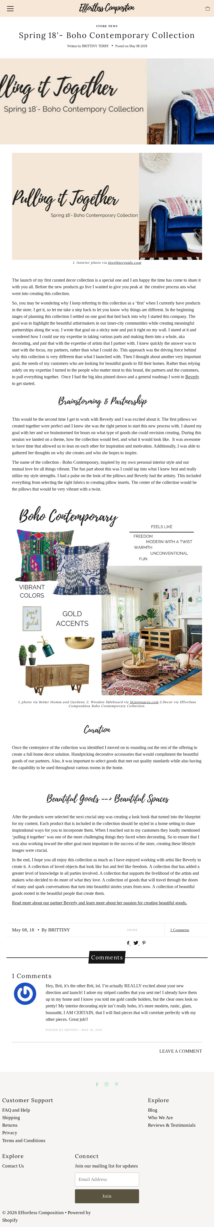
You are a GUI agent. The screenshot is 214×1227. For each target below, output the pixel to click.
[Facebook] (97, 1084)
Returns (10, 1125)
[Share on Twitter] (136, 943)
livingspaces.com (144, 702)
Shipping (11, 1117)
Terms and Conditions (23, 1140)
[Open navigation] (10, 8)
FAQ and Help (16, 1110)
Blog (152, 1110)
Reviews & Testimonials (172, 1125)
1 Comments (179, 930)
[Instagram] (106, 1084)
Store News (107, 26)
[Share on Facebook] (129, 943)
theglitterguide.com (124, 263)
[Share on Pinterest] (143, 943)
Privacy (9, 1132)
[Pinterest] (116, 1084)
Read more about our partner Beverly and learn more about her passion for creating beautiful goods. (99, 902)
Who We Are (160, 1117)
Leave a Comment (180, 1051)
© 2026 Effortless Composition (33, 1212)
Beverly (192, 376)
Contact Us (13, 1166)
